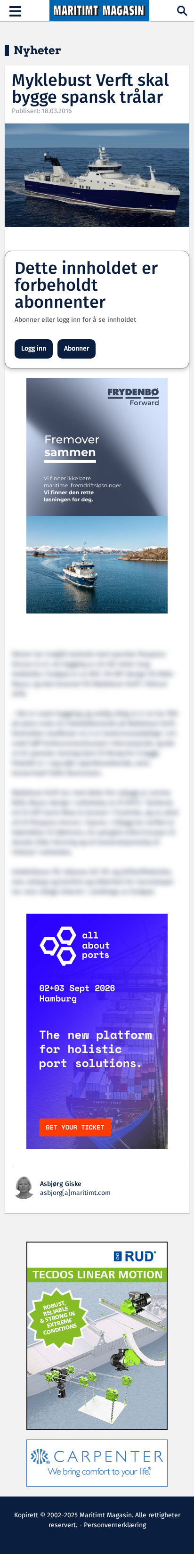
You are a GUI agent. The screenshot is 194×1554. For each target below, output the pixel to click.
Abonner (76, 349)
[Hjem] (99, 11)
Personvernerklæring (115, 1525)
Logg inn (33, 349)
